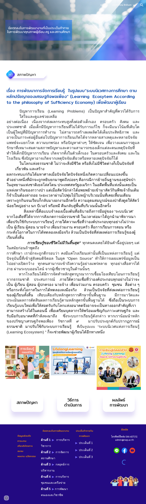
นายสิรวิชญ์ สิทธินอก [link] (122, 5)
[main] (73, 96)
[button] (141, 5)
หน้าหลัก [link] (104, 5)
